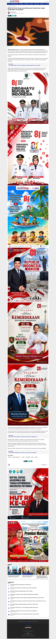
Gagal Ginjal (28, 457)
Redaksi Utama (13, 12)
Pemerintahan (48, 3)
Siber (37, 621)
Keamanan (26, 3)
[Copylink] (16, 16)
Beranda (9, 5)
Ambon (9, 457)
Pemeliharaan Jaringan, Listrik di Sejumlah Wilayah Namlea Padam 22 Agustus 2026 (27, 597)
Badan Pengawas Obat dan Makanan (16, 457)
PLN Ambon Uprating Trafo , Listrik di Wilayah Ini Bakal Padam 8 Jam (24, 607)
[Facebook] (8, 16)
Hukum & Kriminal (14, 3)
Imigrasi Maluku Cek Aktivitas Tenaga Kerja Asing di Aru (14, 576)
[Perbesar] (28, 45)
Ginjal (32, 457)
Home (9, 3)
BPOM (23, 457)
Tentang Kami (29, 621)
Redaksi (34, 621)
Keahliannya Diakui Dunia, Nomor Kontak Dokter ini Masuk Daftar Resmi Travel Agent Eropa (42, 577)
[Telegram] (14, 16)
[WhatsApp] (12, 16)
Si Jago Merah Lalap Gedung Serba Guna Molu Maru (20, 584)
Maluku (36, 457)
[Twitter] (10, 16)
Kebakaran (42, 3)
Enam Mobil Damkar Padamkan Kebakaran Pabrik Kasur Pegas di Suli (24, 604)
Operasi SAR (36, 3)
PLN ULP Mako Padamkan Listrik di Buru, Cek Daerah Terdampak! (22, 452)
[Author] (9, 13)
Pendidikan (21, 3)
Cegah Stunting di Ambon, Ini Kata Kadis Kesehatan (28, 576)
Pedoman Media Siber (22, 621)
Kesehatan (13, 5)
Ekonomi (31, 3)
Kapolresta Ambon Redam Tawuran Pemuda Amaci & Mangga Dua (23, 436)
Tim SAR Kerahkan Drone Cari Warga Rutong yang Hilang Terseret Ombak (24, 65)
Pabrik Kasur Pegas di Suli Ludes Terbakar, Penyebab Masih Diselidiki (24, 594)
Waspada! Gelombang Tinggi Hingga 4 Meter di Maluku (21, 591)
